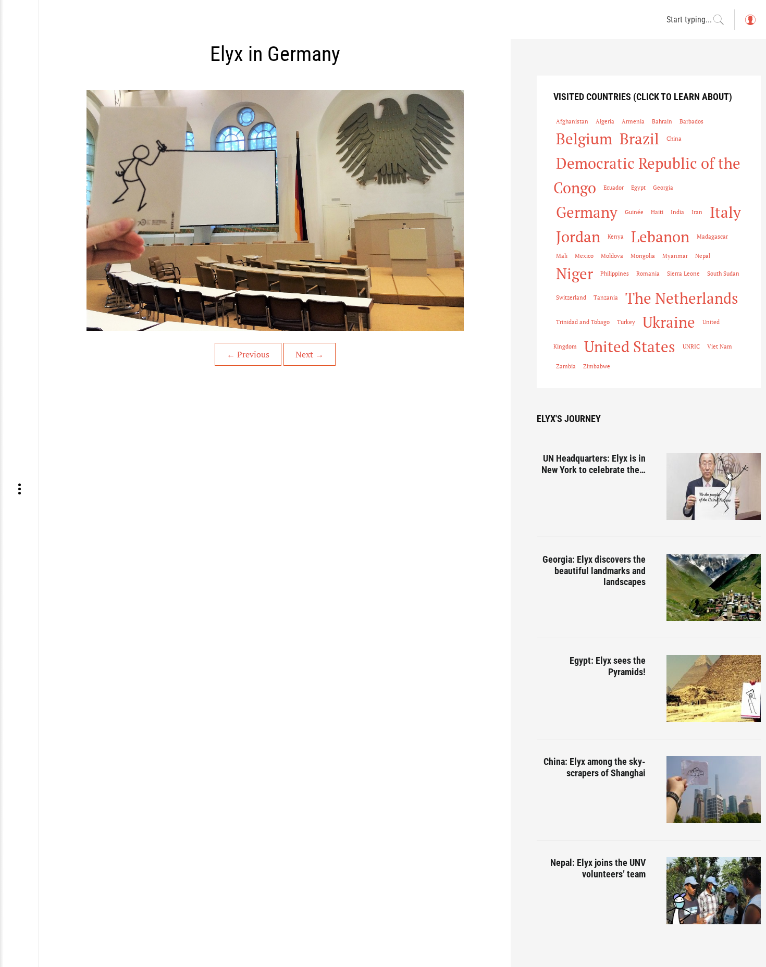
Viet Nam (719, 346)
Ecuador (613, 187)
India (677, 212)
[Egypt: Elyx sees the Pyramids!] (713, 688)
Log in (750, 24)
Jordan (578, 236)
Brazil (639, 138)
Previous (248, 354)
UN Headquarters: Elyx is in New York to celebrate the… (593, 464)
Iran (696, 212)
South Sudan (723, 273)
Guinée (634, 212)
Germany (586, 212)
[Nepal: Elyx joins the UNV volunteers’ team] (713, 890)
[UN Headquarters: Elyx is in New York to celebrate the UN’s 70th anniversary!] (713, 486)
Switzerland (571, 297)
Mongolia (643, 255)
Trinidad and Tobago (583, 322)
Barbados (691, 121)
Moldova (612, 255)
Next (309, 354)
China (674, 138)
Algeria (605, 121)
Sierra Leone (683, 273)
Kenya (616, 236)
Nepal (702, 255)
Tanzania (606, 297)
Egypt (638, 187)
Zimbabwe (596, 366)
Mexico (584, 255)
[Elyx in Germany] (275, 210)
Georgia (663, 187)
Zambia (566, 366)
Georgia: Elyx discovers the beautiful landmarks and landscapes (594, 570)
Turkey (626, 322)
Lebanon (660, 236)
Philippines (614, 273)
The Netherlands (681, 298)
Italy (725, 212)
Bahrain (662, 121)
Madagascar (712, 236)
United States (629, 346)
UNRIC (691, 346)
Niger (574, 273)
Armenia (633, 121)
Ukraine (669, 322)
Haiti (657, 212)
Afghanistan (572, 121)
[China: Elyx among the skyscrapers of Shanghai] (713, 789)
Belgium (584, 138)
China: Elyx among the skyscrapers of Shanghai (594, 767)
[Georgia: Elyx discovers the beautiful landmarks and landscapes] (713, 587)
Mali (561, 255)
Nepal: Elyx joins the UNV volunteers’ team (598, 868)
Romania (648, 273)
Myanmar (675, 255)
